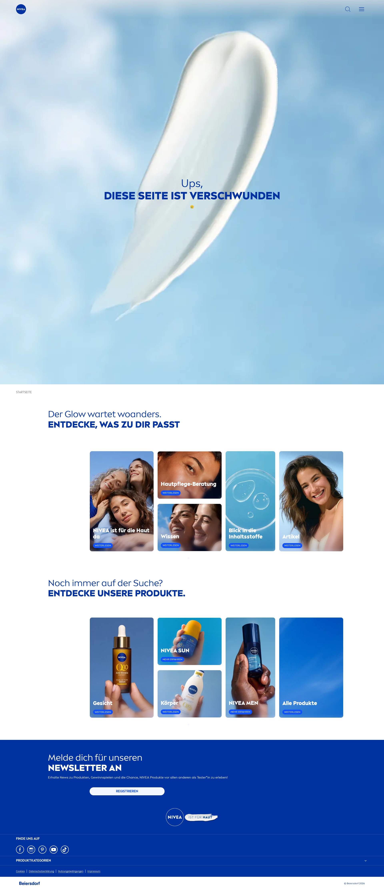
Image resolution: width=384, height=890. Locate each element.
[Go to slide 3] (193, 558)
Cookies (20, 871)
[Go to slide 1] (188, 558)
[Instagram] (31, 850)
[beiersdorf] (29, 883)
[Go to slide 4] (195, 558)
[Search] (348, 9)
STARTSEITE (24, 392)
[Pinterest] (42, 850)
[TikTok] (65, 850)
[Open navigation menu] (361, 9)
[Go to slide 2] (191, 558)
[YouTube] (54, 850)
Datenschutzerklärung (41, 871)
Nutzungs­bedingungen (70, 871)
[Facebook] (20, 850)
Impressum (93, 871)
